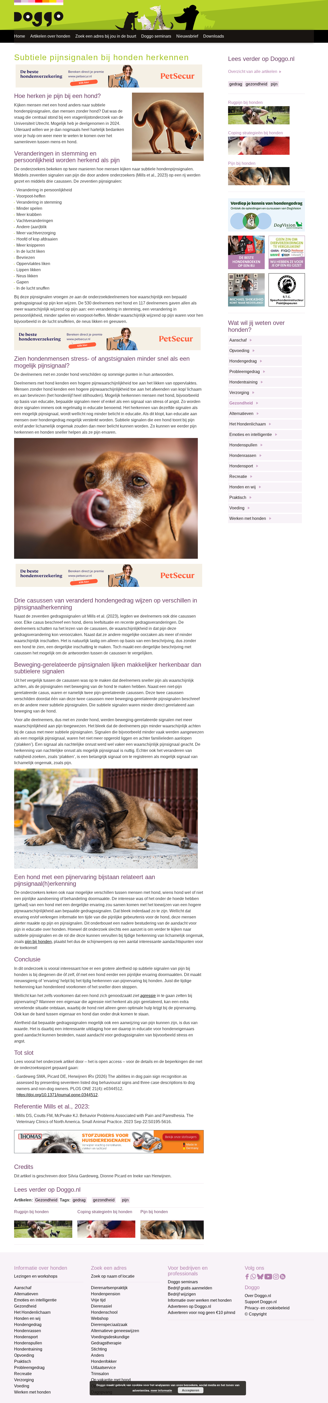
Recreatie (238, 476)
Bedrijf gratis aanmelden (190, 1288)
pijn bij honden (38, 941)
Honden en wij (242, 487)
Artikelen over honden (50, 36)
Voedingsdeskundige (110, 1337)
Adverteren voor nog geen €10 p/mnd (201, 1312)
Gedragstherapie (106, 1343)
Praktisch (237, 497)
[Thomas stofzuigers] (109, 1142)
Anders (97, 1355)
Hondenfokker (104, 1361)
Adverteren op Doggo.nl (189, 1306)
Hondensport (241, 466)
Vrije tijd (98, 1300)
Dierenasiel (101, 1306)
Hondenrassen (242, 455)
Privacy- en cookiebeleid (267, 1308)
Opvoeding (239, 350)
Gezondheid (46, 1200)
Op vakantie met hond (111, 1380)
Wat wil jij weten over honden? (256, 326)
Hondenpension (105, 1294)
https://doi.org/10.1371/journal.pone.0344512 (57, 1095)
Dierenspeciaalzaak (109, 1324)
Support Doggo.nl (261, 1302)
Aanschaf (238, 340)
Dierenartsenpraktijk (109, 1288)
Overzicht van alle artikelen (252, 71)
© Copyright (255, 1314)
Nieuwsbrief (187, 36)
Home (19, 36)
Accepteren (190, 1390)
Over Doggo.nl (258, 1296)
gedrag (79, 1200)
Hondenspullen (243, 445)
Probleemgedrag (244, 371)
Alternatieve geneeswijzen (115, 1331)
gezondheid (104, 1200)
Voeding (236, 508)
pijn (125, 1200)
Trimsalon (100, 1374)
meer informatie (161, 1390)
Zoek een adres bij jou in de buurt (105, 36)
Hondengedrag (243, 361)
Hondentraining (243, 382)
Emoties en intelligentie (250, 434)
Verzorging (239, 392)
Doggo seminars (156, 36)
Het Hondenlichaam (247, 424)
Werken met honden (247, 518)
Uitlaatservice (103, 1367)
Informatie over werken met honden (200, 1300)
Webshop (99, 1318)
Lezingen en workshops (35, 1276)
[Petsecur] (109, 75)
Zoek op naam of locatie (113, 1276)
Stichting (99, 1349)
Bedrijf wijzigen (182, 1294)
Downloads (213, 36)
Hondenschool (104, 1312)
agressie (148, 995)
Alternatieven (241, 413)
